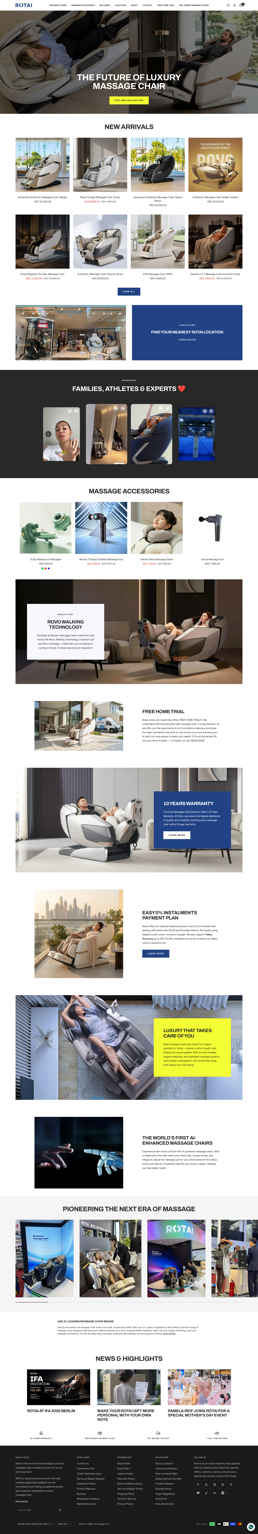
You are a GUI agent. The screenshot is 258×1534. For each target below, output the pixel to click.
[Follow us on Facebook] (198, 1484)
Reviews (81, 1493)
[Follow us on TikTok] (206, 1493)
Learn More (177, 835)
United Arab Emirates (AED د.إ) (34, 1524)
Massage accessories (83, 5)
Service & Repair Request (91, 1478)
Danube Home (163, 1488)
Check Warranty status (89, 1473)
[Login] (234, 5)
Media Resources (86, 1503)
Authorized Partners (166, 1468)
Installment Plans (86, 1483)
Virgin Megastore (165, 1493)
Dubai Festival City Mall (168, 1478)
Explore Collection (129, 100)
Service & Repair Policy (130, 1488)
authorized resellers (36, 1482)
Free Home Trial (165, 5)
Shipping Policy (126, 1493)
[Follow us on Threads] (214, 1484)
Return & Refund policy (129, 1483)
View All (129, 291)
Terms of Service (126, 1498)
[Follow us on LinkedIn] (214, 1493)
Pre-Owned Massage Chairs (194, 5)
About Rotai (123, 1463)
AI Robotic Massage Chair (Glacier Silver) (100, 274)
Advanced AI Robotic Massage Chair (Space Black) (157, 199)
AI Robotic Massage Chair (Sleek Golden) (215, 197)
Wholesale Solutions (88, 1498)
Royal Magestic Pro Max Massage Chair (43, 274)
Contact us (83, 1463)
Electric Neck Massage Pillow (156, 559)
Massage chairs (58, 5)
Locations (120, 5)
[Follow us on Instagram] (223, 1484)
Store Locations (164, 1463)
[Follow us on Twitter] (206, 1484)
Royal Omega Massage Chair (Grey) (100, 197)
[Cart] (240, 5)
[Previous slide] (48, 434)
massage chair (88, 1327)
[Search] (228, 5)
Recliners (104, 5)
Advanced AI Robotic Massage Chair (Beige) (42, 197)
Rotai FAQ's (123, 1468)
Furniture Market (164, 1483)
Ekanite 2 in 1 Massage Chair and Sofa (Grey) (215, 274)
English (62, 1524)
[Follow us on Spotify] (223, 1493)
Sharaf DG (161, 1498)
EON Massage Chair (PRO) (158, 274)
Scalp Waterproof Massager (45, 559)
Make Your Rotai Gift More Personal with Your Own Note (125, 1415)
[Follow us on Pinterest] (231, 1484)
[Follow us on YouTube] (198, 1493)
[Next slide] (210, 434)
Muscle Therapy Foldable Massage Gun (101, 559)
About (134, 5)
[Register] (60, 1510)
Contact (147, 5)
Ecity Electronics (164, 1503)
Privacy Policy (125, 1503)
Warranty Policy (126, 1478)
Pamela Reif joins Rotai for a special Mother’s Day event (199, 1413)
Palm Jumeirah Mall (166, 1473)
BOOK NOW (197, 740)
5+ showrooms (29, 1478)
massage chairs (65, 1330)
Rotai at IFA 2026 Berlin (51, 1411)
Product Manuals (86, 1488)
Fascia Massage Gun (212, 559)
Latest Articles (125, 1473)
